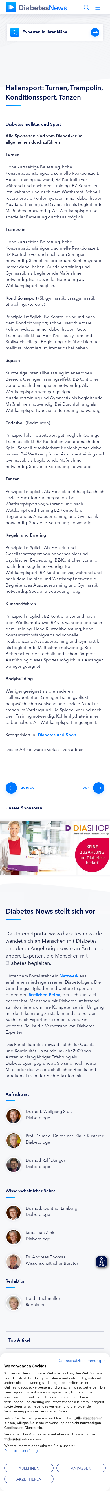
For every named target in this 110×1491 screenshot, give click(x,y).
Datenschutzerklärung (21, 1450)
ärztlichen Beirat (44, 994)
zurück (27, 787)
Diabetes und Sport (57, 734)
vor (86, 787)
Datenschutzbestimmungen (82, 1360)
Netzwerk (69, 975)
